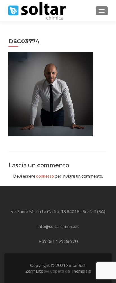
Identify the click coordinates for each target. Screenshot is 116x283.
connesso (45, 176)
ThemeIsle (81, 270)
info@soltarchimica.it (58, 226)
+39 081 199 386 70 (58, 241)
